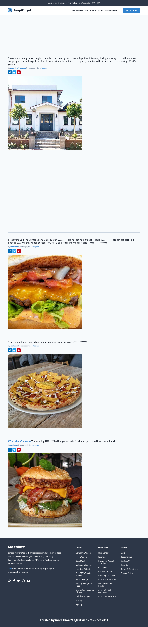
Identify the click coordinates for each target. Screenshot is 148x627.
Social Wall (80, 561)
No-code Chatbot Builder (105, 584)
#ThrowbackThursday (19, 441)
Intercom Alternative (107, 579)
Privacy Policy (127, 573)
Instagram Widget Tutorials (106, 562)
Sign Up (79, 604)
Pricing (79, 600)
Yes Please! (131, 10)
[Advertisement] (74, 35)
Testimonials (126, 557)
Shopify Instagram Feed (84, 584)
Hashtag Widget (83, 569)
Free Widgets (81, 557)
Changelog (103, 567)
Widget (22, 10)
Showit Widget (82, 579)
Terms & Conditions (129, 569)
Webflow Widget (83, 596)
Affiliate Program (105, 571)
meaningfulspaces (18, 68)
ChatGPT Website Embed (83, 574)
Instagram (43, 68)
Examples (102, 557)
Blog (123, 552)
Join (10, 568)
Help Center (103, 552)
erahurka (14, 246)
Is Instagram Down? (107, 575)
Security (124, 565)
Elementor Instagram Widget (85, 591)
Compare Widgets (83, 552)
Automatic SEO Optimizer (104, 591)
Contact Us (126, 561)
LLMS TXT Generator (107, 596)
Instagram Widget (83, 565)
